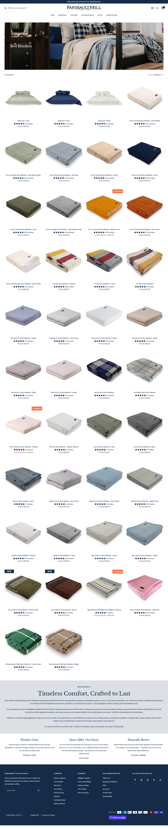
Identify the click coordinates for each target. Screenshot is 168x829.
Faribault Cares (59, 800)
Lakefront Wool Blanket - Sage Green (144, 501)
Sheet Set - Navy (64, 121)
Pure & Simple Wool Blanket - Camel (104, 175)
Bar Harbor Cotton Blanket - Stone (104, 555)
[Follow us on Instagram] (148, 780)
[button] (19, 124)
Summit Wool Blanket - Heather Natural (63, 447)
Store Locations (60, 778)
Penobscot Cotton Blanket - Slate (23, 392)
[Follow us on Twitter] (141, 780)
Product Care (29, 755)
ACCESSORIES (87, 15)
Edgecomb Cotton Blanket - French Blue (104, 501)
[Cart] (162, 8)
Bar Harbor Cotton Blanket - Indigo (144, 555)
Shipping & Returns (110, 782)
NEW (53, 15)
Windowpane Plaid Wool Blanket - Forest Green (23, 664)
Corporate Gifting (84, 782)
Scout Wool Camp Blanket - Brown (64, 610)
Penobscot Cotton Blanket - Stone (144, 338)
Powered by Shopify (48, 815)
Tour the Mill (58, 782)
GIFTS (99, 15)
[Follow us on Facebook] (135, 780)
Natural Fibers (138, 755)
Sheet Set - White (104, 121)
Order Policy (107, 793)
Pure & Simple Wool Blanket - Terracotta (144, 229)
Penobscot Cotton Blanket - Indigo (23, 338)
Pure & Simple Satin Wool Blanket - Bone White (23, 284)
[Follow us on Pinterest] (154, 780)
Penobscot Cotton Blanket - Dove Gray (63, 338)
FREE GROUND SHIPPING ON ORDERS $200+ (84, 2)
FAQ (104, 785)
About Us (57, 785)
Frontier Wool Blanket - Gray (104, 284)
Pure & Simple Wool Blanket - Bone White (144, 121)
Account (106, 789)
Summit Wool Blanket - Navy (23, 501)
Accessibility (107, 796)
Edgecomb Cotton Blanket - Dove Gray (64, 501)
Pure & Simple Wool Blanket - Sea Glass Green (23, 175)
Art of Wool (58, 789)
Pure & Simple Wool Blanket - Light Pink (144, 610)
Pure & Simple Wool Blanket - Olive (23, 229)
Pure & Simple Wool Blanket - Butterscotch (104, 229)
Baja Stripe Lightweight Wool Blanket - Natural (104, 610)
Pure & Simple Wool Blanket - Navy (145, 175)
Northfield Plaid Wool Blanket (144, 392)
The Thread (82, 789)
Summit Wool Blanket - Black (144, 447)
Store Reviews (83, 793)
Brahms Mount (59, 804)
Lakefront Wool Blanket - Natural (23, 555)
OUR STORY (84, 758)
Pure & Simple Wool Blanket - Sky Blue (63, 175)
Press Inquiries (83, 785)
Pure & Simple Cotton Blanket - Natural (23, 447)
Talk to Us (106, 778)
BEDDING (62, 15)
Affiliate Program (84, 778)
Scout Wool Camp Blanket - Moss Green (23, 610)
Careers (57, 796)
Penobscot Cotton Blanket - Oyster (64, 392)
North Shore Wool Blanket (104, 392)
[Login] (157, 8)
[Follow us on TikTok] (160, 780)
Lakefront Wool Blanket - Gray (64, 555)
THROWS (74, 15)
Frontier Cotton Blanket (144, 284)
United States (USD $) (13, 815)
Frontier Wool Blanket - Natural (63, 284)
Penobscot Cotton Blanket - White (104, 338)
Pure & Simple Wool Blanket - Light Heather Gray (64, 229)
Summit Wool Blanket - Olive (104, 447)
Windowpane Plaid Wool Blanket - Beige (64, 664)
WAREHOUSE (111, 15)
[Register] (38, 790)
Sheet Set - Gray (23, 121)
